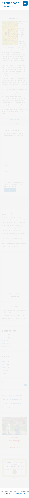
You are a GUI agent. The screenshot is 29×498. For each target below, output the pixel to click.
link (23, 313)
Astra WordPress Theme (18, 493)
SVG (23, 404)
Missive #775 (6, 346)
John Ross (6, 404)
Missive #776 (6, 343)
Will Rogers (6, 407)
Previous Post (14, 119)
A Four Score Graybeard (10, 5)
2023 (3, 370)
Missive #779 (6, 335)
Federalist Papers (10, 400)
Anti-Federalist (8, 396)
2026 (3, 361)
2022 (3, 373)
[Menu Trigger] (25, 3)
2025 (3, 364)
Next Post (14, 123)
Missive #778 (6, 338)
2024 (3, 367)
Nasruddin (16, 403)
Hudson (21, 400)
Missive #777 (6, 340)
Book (19, 395)
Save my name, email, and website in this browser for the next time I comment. (13, 184)
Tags (3, 383)
